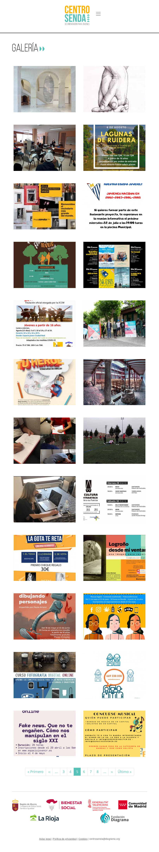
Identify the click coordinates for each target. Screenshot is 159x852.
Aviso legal (45, 838)
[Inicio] (77, 15)
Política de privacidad (64, 838)
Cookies (83, 838)
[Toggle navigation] (98, 14)
